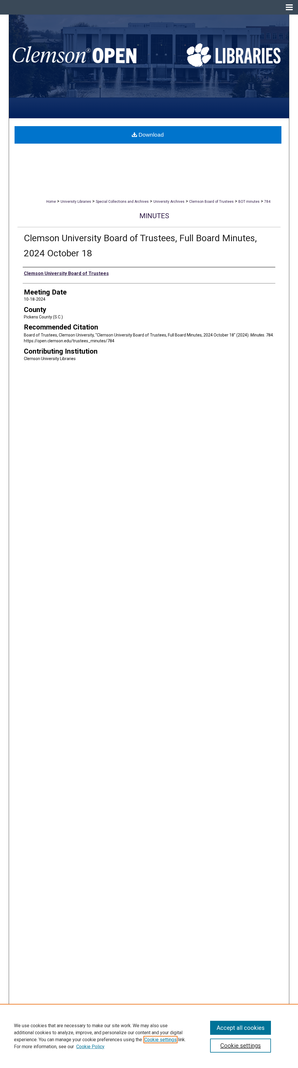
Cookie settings (160, 1039)
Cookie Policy (90, 1046)
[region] (149, 1036)
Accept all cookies (241, 1027)
